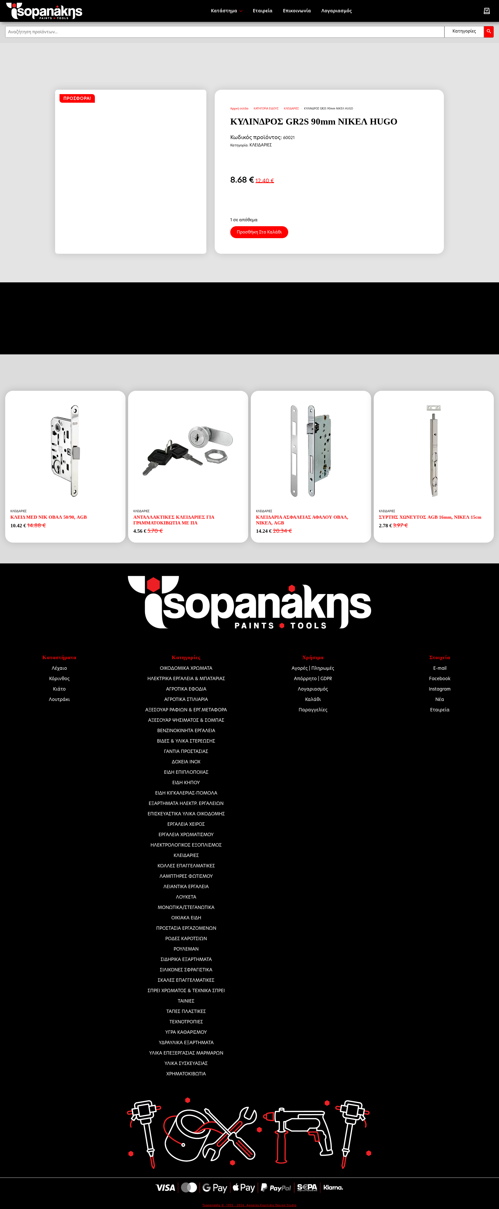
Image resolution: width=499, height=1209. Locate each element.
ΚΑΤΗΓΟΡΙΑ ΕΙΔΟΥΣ (266, 108)
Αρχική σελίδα (239, 108)
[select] (464, 32)
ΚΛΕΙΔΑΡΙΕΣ (291, 108)
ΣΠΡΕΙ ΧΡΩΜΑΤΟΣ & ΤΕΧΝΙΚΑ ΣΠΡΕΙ (186, 990)
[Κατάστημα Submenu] (242, 11)
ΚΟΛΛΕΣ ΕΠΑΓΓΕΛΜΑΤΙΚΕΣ (186, 866)
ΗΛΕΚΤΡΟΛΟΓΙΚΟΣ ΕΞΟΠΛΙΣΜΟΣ (186, 845)
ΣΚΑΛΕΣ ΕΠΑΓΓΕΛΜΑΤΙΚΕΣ (186, 980)
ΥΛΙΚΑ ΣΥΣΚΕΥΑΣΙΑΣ (186, 1063)
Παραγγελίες (313, 710)
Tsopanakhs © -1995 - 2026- (224, 1205)
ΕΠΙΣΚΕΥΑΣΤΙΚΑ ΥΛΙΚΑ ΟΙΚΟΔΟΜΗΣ (186, 814)
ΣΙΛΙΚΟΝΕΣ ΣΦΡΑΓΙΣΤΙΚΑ (186, 970)
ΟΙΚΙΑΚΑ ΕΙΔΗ (186, 918)
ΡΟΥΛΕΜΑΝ (186, 949)
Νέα (439, 699)
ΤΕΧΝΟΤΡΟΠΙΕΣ (186, 1022)
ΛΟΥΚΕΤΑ (186, 897)
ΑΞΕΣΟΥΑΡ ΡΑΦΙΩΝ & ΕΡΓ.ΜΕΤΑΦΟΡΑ (186, 710)
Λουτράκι (59, 699)
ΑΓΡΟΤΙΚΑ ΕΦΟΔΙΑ (186, 689)
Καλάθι (313, 699)
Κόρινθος (59, 678)
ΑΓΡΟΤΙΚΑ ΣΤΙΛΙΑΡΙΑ (186, 699)
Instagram (440, 689)
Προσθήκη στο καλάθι (259, 232)
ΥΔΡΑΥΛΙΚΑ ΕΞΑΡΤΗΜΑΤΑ (186, 1042)
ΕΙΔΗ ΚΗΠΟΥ (186, 782)
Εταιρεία (263, 11)
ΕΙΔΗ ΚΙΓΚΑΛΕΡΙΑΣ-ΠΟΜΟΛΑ (186, 793)
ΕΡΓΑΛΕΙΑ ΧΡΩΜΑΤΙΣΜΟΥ (186, 834)
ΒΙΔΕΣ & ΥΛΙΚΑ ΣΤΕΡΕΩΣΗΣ (186, 741)
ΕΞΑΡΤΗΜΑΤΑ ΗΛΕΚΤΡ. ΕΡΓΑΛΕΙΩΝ (186, 803)
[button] (489, 32)
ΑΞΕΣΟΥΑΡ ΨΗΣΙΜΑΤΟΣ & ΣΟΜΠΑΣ (186, 720)
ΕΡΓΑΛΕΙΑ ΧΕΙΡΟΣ (186, 824)
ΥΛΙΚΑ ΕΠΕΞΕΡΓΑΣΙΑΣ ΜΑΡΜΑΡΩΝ (186, 1053)
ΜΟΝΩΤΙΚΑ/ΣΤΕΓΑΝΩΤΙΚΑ (186, 907)
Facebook (439, 678)
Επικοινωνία (297, 11)
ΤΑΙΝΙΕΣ (186, 1001)
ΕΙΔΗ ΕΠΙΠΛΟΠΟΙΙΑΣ (186, 772)
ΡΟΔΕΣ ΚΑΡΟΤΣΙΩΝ (186, 938)
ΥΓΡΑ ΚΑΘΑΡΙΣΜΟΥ (186, 1032)
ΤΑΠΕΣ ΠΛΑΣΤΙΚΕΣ (186, 1011)
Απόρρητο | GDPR (313, 678)
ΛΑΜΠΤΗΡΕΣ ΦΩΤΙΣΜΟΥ (186, 876)
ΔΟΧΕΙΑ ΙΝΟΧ (186, 762)
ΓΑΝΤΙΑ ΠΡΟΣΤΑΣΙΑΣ (186, 751)
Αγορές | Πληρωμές (313, 668)
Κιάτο (59, 689)
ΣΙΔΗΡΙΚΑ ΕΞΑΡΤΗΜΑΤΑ (186, 959)
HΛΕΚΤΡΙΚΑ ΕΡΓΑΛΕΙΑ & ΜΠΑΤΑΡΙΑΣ (186, 678)
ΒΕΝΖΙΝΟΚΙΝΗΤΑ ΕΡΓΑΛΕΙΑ (186, 730)
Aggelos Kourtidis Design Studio (272, 1205)
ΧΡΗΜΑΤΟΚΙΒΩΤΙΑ (186, 1074)
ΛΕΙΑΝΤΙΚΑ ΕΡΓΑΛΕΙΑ (186, 886)
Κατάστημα (224, 11)
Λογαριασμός (336, 11)
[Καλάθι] (487, 11)
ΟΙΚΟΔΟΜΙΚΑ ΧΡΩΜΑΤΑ (186, 668)
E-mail (440, 668)
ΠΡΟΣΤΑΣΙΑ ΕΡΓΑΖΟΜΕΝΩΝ (186, 928)
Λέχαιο (59, 668)
